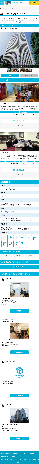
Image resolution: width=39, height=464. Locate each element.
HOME (2, 453)
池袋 (6, 255)
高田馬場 (18, 255)
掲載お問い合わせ (5, 456)
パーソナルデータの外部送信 (27, 453)
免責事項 (7, 453)
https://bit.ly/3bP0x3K (7, 212)
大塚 (30, 255)
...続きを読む (19, 22)
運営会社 (13, 456)
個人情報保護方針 (14, 453)
